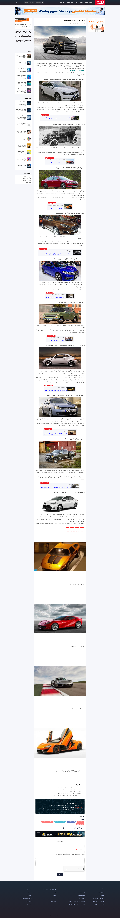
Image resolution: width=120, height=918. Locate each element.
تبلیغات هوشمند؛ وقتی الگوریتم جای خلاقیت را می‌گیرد (22, 159)
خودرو (82, 23)
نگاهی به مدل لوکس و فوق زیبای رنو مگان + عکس (55, 434)
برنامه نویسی (82, 892)
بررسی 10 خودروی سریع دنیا (78, 709)
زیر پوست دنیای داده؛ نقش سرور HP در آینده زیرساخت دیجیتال (22, 153)
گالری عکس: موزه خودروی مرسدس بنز (76, 584)
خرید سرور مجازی (27, 180)
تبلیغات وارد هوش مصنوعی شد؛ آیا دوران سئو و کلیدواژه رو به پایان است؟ (21, 103)
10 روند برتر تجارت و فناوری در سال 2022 (22, 63)
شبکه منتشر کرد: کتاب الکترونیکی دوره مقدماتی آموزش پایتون (66, 795)
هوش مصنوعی (81, 895)
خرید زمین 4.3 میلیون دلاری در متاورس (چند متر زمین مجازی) (21, 84)
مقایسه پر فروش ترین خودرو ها (47, 821)
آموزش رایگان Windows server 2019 (76, 904)
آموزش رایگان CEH (99, 904)
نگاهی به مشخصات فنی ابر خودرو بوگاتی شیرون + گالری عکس (55, 118)
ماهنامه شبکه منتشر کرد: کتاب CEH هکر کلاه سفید (69, 793)
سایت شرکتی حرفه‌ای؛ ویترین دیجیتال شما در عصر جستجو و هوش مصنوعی (22, 117)
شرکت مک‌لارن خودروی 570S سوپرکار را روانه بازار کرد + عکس (70, 771)
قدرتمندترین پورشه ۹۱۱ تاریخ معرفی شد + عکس (56, 390)
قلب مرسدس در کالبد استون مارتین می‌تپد (55, 297)
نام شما (82, 844)
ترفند (76, 2)
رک (55, 898)
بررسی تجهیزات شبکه (89, 2)
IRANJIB (80, 816)
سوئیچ (54, 895)
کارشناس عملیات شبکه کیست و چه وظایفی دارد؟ (21, 166)
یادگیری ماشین (81, 898)
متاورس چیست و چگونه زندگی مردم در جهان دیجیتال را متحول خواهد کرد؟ (21, 90)
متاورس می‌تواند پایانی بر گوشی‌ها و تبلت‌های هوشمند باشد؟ (21, 56)
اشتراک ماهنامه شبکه (27, 898)
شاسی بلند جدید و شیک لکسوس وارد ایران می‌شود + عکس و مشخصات (55, 254)
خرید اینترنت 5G (27, 179)
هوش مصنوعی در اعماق (75, 791)
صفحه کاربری (28, 901)
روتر (55, 892)
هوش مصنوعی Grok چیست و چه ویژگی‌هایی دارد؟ (69, 788)
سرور (52, 916)
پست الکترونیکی (80, 850)
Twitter (65, 828)
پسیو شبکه (28, 182)
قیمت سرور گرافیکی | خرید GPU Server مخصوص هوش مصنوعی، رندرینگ (21, 111)
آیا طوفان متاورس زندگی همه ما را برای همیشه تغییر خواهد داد (21, 70)
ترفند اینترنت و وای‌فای (98, 898)
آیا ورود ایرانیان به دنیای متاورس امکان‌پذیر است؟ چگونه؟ (21, 77)
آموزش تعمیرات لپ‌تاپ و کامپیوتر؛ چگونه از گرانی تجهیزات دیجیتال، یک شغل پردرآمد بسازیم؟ (21, 132)
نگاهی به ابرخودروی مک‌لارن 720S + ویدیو (56, 163)
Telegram (70, 828)
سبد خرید (29, 904)
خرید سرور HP (27, 177)
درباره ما (30, 892)
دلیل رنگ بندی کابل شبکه (21, 139)
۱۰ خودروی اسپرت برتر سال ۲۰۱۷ (56, 208)
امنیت (102, 895)
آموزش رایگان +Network (98, 901)
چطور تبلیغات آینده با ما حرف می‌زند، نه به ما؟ (21, 146)
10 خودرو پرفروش (80, 821)
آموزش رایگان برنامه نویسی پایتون (77, 901)
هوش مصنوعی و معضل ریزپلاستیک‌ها (71, 790)
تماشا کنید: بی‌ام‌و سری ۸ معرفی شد (56, 340)
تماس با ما (62, 2)
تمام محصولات (53, 901)
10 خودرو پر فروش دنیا (71, 821)
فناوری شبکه (101, 892)
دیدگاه (83, 857)
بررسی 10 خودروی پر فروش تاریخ (74, 20)
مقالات (81, 2)
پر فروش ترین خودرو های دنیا (60, 821)
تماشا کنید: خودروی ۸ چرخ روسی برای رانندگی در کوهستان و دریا (56, 487)
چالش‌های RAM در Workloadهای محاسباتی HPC (21, 125)
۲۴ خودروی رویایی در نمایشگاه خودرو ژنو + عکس (73, 647)
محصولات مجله (70, 2)
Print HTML (60, 828)
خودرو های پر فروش (80, 824)
